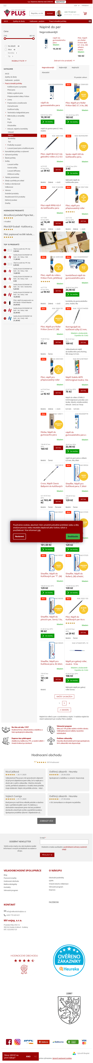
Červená (58, 507)
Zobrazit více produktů (63, 60)
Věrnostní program (11, 890)
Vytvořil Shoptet (83, 1053)
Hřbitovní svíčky (13, 174)
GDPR (51, 881)
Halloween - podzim (12, 80)
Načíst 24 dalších (64, 696)
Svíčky (7, 161)
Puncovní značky (10, 878)
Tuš (9, 142)
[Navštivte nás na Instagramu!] (17, 1042)
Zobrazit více (46, 821)
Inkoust (11, 132)
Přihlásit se (47, 855)
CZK (75, 5)
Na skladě (13, 46)
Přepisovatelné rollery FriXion (18, 96)
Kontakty (7, 887)
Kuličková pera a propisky (17, 87)
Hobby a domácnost (12, 184)
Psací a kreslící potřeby (13, 83)
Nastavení (19, 536)
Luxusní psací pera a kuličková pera (20, 148)
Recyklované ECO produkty (15, 197)
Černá (50, 354)
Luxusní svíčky (12, 164)
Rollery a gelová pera (15, 93)
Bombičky (11, 138)
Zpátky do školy (11, 77)
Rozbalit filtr (18, 61)
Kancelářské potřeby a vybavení (17, 151)
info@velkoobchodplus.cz (15, 911)
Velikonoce (9, 187)
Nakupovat (60, 2)
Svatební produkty (12, 194)
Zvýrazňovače (12, 106)
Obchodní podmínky (56, 878)
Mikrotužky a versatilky (16, 116)
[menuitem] (5, 21)
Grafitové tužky (13, 109)
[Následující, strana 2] (64, 703)
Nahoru (65, 710)
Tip (10, 56)
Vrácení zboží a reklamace (58, 884)
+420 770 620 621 (70, 12)
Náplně (10, 135)
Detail (58, 170)
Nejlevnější (63, 67)
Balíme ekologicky (10, 884)
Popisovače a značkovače (17, 103)
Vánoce (8, 190)
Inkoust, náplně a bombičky (17, 129)
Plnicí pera (11, 90)
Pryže (9, 122)
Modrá (43, 182)
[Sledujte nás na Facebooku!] (9, 1042)
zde (38, 530)
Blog (5, 875)
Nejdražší (75, 67)
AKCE (7, 74)
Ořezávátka (11, 125)
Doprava (52, 890)
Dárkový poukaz (11, 200)
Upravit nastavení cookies (62, 1058)
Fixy (8, 119)
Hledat (50, 13)
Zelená (50, 182)
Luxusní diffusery (13, 171)
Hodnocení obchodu (46, 755)
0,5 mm (76, 409)
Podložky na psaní (14, 145)
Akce (11, 49)
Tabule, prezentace (12, 177)
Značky (7, 203)
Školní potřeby (10, 158)
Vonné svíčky (12, 168)
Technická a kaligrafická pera (18, 113)
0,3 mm (68, 409)
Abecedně (45, 72)
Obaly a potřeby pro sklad (14, 181)
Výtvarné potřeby (11, 155)
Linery (9, 100)
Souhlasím (73, 536)
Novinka (12, 53)
